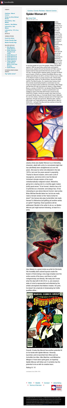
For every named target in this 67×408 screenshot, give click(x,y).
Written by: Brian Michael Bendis (12, 17)
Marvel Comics (51, 10)
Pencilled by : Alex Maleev (10, 21)
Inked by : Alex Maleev (11, 24)
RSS (30, 383)
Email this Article (9, 38)
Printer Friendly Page (10, 40)
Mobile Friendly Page (10, 42)
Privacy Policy (46, 404)
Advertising (57, 383)
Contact (46, 383)
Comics (30, 10)
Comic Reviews (39, 10)
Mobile (38, 383)
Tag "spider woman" (10, 74)
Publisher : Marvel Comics (10, 14)
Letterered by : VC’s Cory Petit (11, 30)
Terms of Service (35, 385)
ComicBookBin (8, 2)
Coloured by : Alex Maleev (10, 27)
